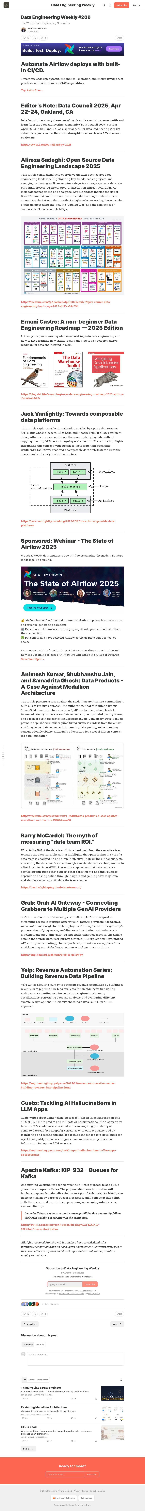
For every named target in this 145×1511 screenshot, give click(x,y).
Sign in (136, 5)
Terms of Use (86, 1290)
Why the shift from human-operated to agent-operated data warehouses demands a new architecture (56, 1432)
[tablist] (33, 1344)
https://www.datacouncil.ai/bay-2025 (46, 144)
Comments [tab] (28, 1344)
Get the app (86, 1498)
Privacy (77, 1491)
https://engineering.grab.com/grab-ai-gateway (52, 954)
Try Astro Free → (32, 90)
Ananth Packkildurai (37, 28)
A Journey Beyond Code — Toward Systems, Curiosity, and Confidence (55, 1391)
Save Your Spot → (33, 659)
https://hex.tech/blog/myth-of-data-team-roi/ (51, 887)
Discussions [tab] (42, 1379)
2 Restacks (54, 1304)
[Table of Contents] (3, 755)
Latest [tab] (32, 1379)
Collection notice (97, 1491)
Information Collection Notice (71, 1293)
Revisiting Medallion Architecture (44, 1407)
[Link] (17, 67)
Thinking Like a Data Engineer (41, 1387)
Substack (58, 1505)
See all (26, 1448)
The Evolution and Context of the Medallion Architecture (48, 1411)
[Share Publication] (110, 5)
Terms (85, 1491)
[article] (72, 1393)
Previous (31, 1324)
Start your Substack (65, 1498)
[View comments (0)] (35, 38)
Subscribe (121, 5)
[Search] (104, 5)
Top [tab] (24, 1379)
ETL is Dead (29, 1427)
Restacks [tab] (40, 1344)
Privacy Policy (94, 1293)
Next (115, 1324)
